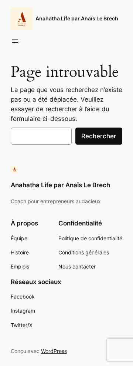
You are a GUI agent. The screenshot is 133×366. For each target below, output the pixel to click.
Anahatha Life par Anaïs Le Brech (76, 18)
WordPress (54, 351)
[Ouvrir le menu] (15, 41)
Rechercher (98, 136)
